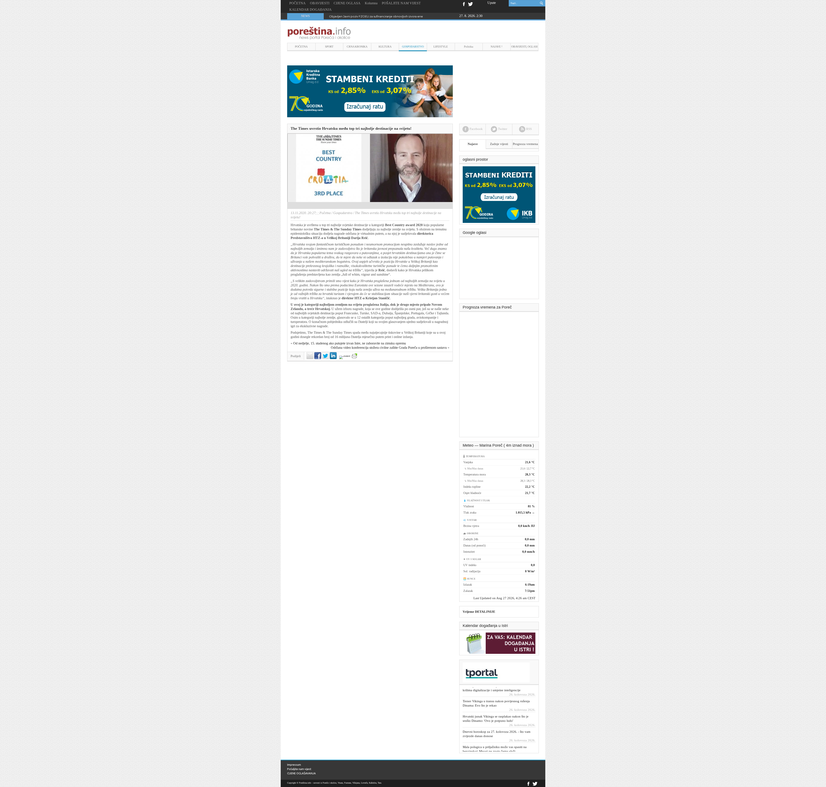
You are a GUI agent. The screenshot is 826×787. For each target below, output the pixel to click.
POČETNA (297, 3)
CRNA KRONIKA (357, 46)
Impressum (294, 764)
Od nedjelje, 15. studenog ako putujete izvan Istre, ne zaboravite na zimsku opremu (349, 343)
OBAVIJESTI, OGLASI (524, 46)
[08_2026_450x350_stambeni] (499, 194)
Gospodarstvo (342, 213)
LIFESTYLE (440, 46)
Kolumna (371, 3)
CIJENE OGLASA (347, 3)
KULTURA (385, 46)
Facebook (464, 3)
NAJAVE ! (496, 46)
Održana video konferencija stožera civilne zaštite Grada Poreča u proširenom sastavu (389, 347)
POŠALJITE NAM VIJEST (401, 3)
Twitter (470, 3)
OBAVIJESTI (319, 3)
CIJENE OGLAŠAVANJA (301, 773)
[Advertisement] (499, 269)
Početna (325, 213)
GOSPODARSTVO (413, 46)
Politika (468, 46)
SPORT (329, 46)
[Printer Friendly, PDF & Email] (354, 356)
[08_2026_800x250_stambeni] (370, 91)
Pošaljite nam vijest (299, 768)
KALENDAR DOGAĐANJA (310, 9)
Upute (491, 3)
